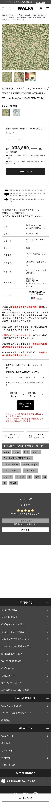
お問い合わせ (8, 765)
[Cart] (47, 8)
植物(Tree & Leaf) (24, 15)
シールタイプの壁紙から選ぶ (16, 646)
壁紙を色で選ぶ (9, 609)
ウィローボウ (30, 470)
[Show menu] (4, 8)
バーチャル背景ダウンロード (16, 713)
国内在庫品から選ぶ (11, 653)
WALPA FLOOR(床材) (11, 661)
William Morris (11, 464)
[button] (9, 8)
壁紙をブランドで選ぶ (12, 631)
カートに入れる (25, 171)
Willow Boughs (30, 464)
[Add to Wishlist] (25, 180)
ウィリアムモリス (12, 470)
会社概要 (6, 743)
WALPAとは (7, 735)
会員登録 (6, 720)
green (17, 452)
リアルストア (8, 750)
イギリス (40, 299)
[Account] (41, 8)
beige (6, 452)
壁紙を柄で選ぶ (9, 617)
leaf (26, 452)
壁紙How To (7, 668)
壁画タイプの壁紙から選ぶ (15, 639)
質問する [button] (25, 529)
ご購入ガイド (8, 675)
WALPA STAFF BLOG (11, 705)
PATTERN (11, 15)
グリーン (8, 476)
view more (40, 2)
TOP (3, 15)
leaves (36, 452)
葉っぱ (13, 482)
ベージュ (20, 476)
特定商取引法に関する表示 (15, 690)
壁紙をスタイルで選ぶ (12, 624)
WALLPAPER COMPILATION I (17, 458)
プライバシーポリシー (12, 683)
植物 (37, 476)
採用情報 (6, 757)
